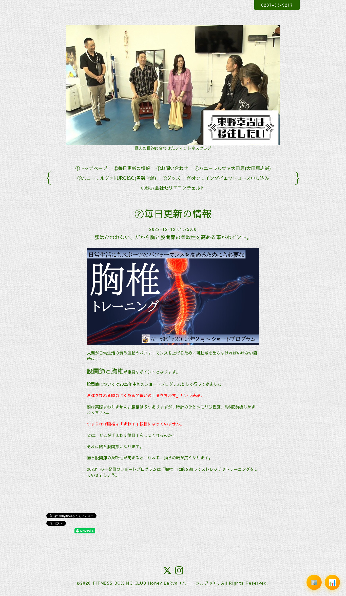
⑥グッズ (171, 178)
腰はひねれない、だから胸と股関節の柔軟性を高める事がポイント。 (173, 237)
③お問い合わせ (172, 168)
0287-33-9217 (277, 5)
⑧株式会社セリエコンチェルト (173, 187)
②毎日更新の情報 (131, 168)
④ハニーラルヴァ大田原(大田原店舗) (233, 168)
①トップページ (91, 168)
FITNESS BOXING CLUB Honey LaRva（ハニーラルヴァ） (155, 583)
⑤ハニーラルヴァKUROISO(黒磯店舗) (116, 178)
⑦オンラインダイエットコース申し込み (228, 178)
